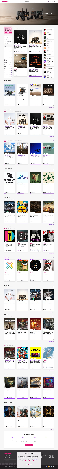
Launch (8, 32)
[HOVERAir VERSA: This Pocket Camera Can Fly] (9, 119)
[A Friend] (20, 61)
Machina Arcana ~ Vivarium (22, 332)
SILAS (44, 156)
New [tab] (9, 257)
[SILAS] (48, 148)
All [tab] (14, 28)
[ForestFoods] (35, 177)
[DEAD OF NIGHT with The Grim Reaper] (35, 236)
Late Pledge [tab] (16, 111)
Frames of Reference (21, 156)
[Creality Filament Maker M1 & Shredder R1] (9, 90)
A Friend (15, 70)
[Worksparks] (9, 265)
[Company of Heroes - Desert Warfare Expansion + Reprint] (9, 324)
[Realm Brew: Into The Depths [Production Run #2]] (48, 294)
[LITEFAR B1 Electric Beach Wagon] (35, 37)
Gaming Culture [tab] (27, 28)
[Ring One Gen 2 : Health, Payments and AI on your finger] (20, 37)
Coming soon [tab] (6, 257)
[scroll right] (41, 28)
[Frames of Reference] (22, 148)
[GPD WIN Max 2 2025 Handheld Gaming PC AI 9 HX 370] (22, 90)
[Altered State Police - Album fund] (35, 148)
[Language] (48, 1)
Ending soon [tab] (20, 111)
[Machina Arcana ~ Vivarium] (22, 324)
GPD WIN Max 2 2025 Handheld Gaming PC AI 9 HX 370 (22, 99)
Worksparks (7, 273)
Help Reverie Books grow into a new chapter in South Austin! (22, 187)
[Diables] (35, 324)
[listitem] (8, 48)
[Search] (24, 1)
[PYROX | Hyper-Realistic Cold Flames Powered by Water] (35, 61)
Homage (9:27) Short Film (47, 244)
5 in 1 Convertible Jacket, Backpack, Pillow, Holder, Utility (47, 128)
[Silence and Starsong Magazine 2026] (35, 265)
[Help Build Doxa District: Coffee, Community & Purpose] (9, 236)
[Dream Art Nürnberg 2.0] (9, 177)
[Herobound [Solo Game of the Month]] (22, 207)
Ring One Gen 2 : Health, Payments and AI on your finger (34, 128)
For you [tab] (5, 111)
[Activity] (50, 1)
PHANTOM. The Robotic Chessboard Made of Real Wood (47, 99)
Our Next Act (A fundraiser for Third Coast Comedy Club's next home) (9, 157)
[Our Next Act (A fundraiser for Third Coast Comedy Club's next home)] (9, 148)
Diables (31, 332)
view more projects (51, 107)
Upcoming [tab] (8, 111)
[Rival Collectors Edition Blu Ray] (22, 236)
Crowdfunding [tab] (12, 111)
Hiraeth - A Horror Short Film (48, 273)
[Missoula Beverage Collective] (48, 177)
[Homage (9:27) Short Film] (48, 236)
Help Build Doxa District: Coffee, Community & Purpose (9, 245)
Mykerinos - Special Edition (48, 215)
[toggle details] (27, 52)
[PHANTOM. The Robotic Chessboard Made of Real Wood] (48, 90)
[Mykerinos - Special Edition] (48, 207)
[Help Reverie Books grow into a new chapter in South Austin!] (22, 177)
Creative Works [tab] (23, 28)
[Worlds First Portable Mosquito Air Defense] (35, 90)
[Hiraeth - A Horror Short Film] (48, 265)
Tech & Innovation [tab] (17, 28)
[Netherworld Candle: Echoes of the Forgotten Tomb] (48, 324)
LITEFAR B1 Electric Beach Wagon (35, 46)
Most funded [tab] (7, 316)
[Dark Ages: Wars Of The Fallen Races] (35, 207)
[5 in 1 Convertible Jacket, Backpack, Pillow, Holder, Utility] (48, 119)
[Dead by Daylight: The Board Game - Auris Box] (9, 207)
